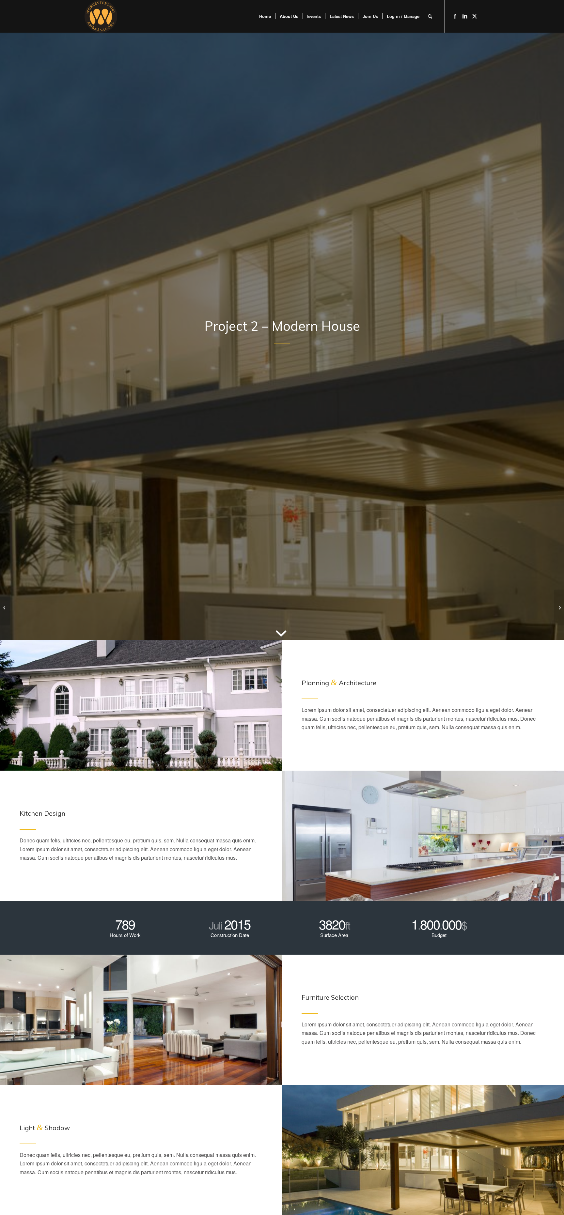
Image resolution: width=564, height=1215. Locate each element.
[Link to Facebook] (455, 16)
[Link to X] (474, 16)
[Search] (430, 16)
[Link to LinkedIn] (465, 16)
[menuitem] (265, 16)
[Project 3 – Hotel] (559, 607)
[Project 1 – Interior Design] (5, 607)
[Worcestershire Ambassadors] (101, 16)
